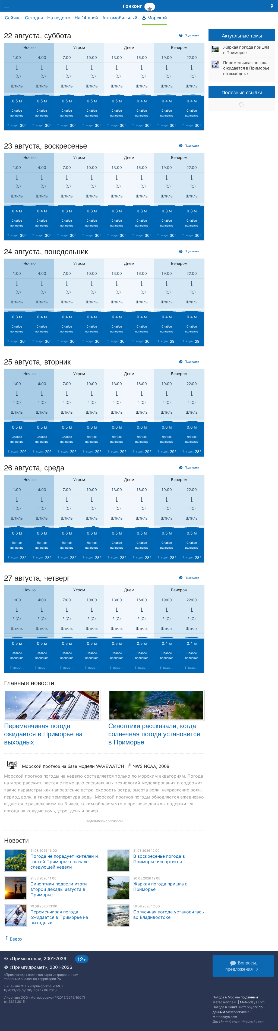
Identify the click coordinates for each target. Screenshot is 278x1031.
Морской (156, 17)
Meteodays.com (252, 1002)
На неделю (58, 17)
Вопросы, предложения (241, 966)
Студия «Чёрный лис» (246, 1021)
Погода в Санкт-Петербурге (235, 1007)
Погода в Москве (226, 997)
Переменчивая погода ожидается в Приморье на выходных (43, 733)
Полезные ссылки (242, 92)
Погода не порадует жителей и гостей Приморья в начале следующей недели (64, 861)
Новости (16, 840)
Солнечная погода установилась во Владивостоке (168, 914)
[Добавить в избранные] (149, 7)
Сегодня (34, 17)
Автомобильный (119, 17)
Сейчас (13, 17)
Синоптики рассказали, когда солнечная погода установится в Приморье (154, 733)
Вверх (16, 939)
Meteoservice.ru (225, 1002)
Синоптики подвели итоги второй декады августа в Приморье (58, 889)
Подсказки (191, 35)
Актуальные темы (242, 35)
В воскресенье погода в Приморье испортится (159, 858)
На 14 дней (86, 17)
